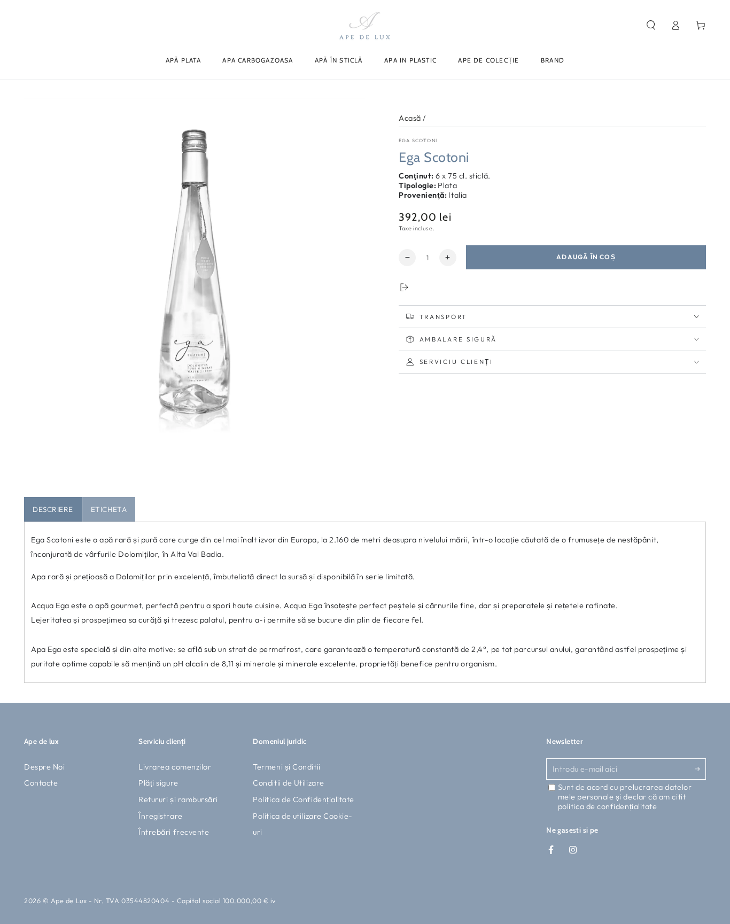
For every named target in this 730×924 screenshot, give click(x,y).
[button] (650, 25)
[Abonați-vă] (700, 769)
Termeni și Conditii (286, 767)
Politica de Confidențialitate (303, 799)
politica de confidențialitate (607, 806)
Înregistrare (160, 816)
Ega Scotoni (418, 140)
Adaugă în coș (586, 257)
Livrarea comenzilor (174, 767)
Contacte (41, 783)
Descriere (53, 509)
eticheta (109, 509)
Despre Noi (44, 767)
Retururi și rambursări (178, 799)
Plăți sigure (158, 783)
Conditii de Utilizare (288, 783)
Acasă (410, 118)
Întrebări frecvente (173, 832)
